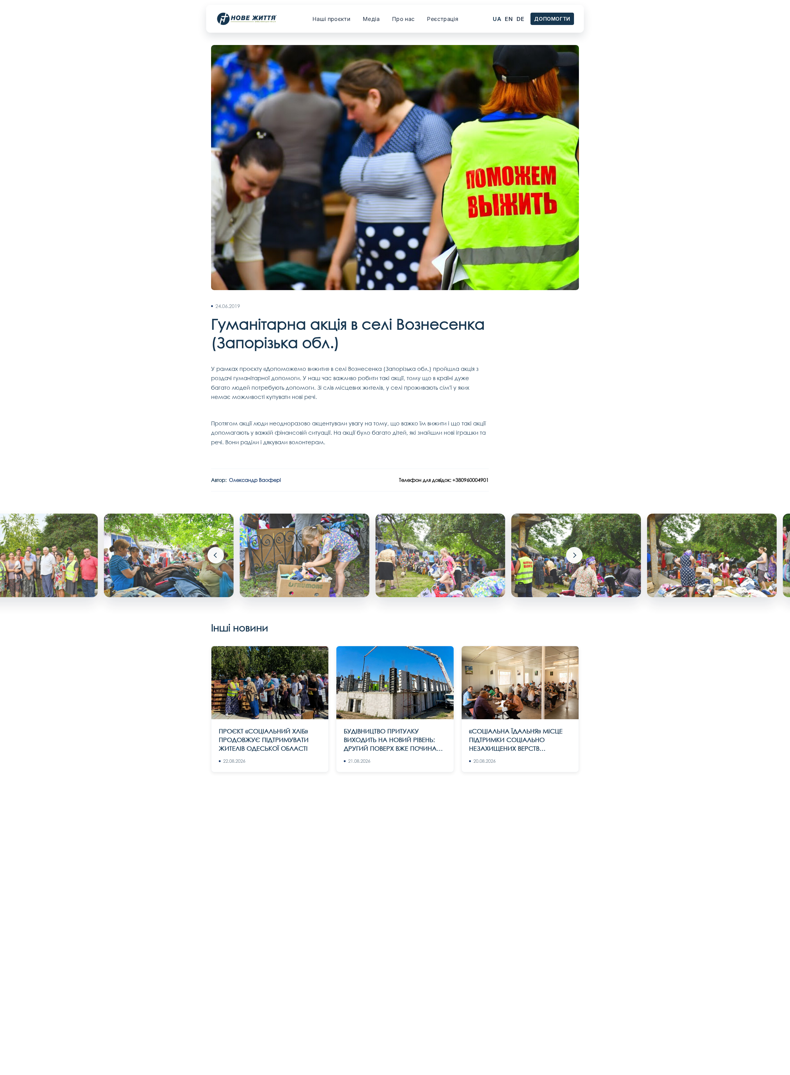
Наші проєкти (331, 19)
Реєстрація (442, 19)
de (520, 19)
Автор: (246, 480)
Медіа (371, 19)
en (509, 19)
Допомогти (552, 19)
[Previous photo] (215, 555)
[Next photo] (574, 555)
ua (497, 19)
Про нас (403, 19)
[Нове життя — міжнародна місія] (247, 19)
